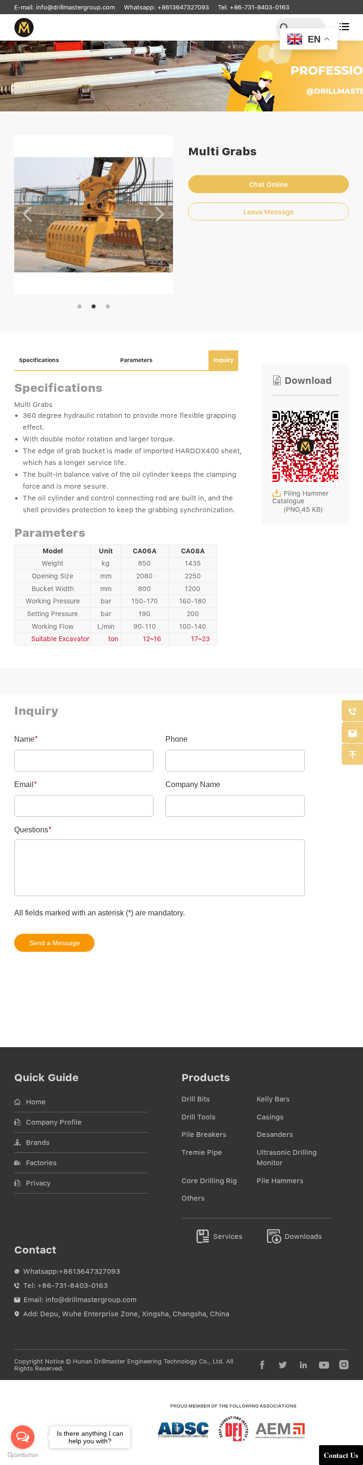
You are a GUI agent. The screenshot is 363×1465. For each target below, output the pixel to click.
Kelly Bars (273, 1099)
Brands (38, 1142)
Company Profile (54, 1122)
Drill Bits (196, 1099)
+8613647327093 (183, 7)
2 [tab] (93, 307)
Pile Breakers (204, 1134)
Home (36, 1102)
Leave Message (268, 212)
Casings (270, 1117)
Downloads (294, 1236)
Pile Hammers (280, 1181)
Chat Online (268, 184)
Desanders (275, 1134)
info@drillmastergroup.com (75, 7)
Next (159, 214)
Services (219, 1236)
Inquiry (223, 360)
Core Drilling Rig (209, 1181)
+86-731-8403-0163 (259, 7)
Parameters (136, 360)
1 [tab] (79, 307)
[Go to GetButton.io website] (23, 1455)
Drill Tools (199, 1117)
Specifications (39, 360)
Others (193, 1198)
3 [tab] (107, 307)
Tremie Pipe (202, 1152)
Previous (27, 214)
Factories (41, 1163)
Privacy (38, 1183)
